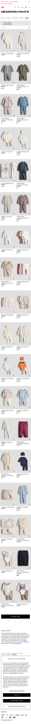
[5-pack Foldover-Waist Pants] (8, 302)
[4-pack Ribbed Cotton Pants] (23, 269)
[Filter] (29, 27)
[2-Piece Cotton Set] (8, 139)
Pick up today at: (7, 22)
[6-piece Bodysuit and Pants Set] (8, 170)
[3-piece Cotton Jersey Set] (23, 40)
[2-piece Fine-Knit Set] (8, 72)
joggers (25, 640)
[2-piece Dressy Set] (23, 591)
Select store (7, 24)
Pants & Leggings (6, 654)
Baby (8, 653)
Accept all (17, 695)
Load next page (15, 616)
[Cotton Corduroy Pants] (23, 558)
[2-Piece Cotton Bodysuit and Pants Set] (8, 591)
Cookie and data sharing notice (16, 690)
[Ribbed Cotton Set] (8, 204)
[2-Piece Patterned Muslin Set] (23, 526)
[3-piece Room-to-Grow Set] (23, 461)
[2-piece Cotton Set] (23, 397)
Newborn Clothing (16, 653)
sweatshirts (18, 643)
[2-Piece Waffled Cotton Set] (23, 72)
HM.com (3, 653)
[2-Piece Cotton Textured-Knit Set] (8, 269)
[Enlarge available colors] (18, 90)
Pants (15, 654)
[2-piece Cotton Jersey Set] (8, 40)
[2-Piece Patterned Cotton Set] (8, 105)
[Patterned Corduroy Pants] (23, 429)
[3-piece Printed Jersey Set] (23, 139)
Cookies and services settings (16, 706)
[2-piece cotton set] (8, 237)
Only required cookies (17, 700)
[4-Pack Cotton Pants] (8, 494)
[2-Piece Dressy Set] (8, 558)
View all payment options (6, 719)
